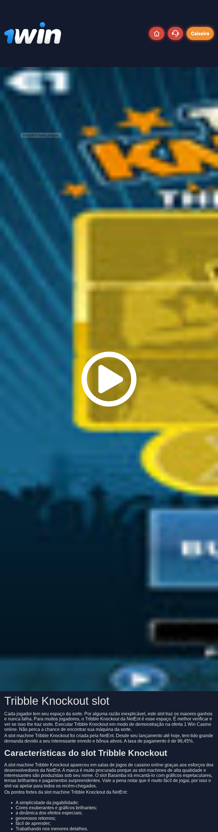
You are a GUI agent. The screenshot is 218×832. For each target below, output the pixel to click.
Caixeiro (200, 33)
